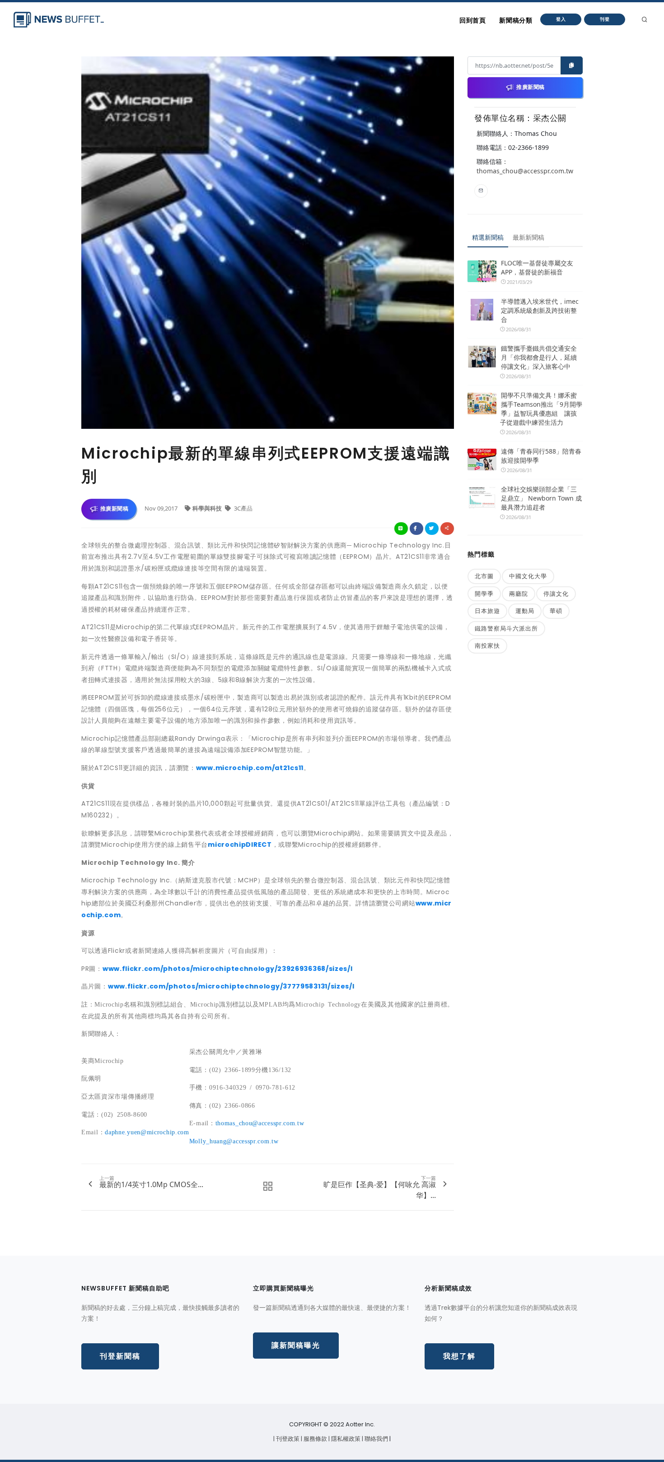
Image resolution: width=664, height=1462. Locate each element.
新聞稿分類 (515, 20)
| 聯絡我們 (375, 1438)
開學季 (484, 593)
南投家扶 (487, 645)
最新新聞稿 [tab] (528, 237)
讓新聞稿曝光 (295, 1345)
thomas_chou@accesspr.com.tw (525, 171)
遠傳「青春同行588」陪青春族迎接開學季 (541, 455)
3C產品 (243, 508)
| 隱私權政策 (345, 1438)
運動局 (524, 611)
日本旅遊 (487, 611)
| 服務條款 (314, 1438)
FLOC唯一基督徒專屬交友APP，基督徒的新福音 (537, 267)
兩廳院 (518, 593)
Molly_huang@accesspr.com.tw (234, 1140)
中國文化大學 (528, 576)
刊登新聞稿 (120, 1356)
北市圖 (484, 576)
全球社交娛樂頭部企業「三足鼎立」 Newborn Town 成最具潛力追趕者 (541, 498)
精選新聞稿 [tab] (488, 237)
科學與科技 (207, 508)
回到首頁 (472, 20)
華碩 (556, 611)
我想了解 (459, 1356)
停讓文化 (556, 593)
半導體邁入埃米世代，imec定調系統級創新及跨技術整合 (540, 310)
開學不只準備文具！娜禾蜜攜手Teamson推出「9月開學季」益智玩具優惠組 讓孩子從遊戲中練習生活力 (541, 409)
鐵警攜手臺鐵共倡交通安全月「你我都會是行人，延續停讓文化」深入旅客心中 (539, 357)
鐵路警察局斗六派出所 (506, 628)
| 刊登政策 (287, 1438)
